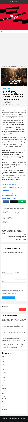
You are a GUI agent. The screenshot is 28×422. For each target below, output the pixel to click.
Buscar (5, 306)
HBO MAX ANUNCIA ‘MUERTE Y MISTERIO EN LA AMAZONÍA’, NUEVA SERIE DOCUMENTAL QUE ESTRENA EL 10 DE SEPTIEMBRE (13, 346)
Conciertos (23, 2)
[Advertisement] (14, 48)
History (3, 380)
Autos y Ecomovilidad (7, 361)
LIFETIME (4, 383)
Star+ (3, 406)
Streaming (12, 2)
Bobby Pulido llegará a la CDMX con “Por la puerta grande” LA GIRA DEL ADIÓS (13, 231)
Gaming (4, 375)
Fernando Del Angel (9, 104)
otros (3, 393)
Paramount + (5, 396)
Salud (3, 401)
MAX (3, 385)
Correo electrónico (18, 274)
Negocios (7, 2)
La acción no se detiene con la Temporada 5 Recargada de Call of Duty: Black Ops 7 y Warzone (13, 339)
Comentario (5, 256)
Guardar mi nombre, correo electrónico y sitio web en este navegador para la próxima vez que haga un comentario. (13, 292)
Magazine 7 (20, 418)
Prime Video (5, 399)
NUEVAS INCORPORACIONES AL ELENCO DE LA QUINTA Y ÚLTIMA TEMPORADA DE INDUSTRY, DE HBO (13, 332)
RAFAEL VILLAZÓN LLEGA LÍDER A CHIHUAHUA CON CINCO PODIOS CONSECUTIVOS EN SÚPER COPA (14, 320)
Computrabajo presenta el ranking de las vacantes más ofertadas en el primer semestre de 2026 (13, 325)
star (3, 404)
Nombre (4, 272)
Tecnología (18, 2)
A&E (3, 356)
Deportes (4, 369)
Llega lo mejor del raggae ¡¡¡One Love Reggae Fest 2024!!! (19, 210)
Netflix (3, 391)
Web (3, 281)
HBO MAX (4, 377)
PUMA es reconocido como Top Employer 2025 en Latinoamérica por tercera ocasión (15, 237)
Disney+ (4, 372)
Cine (2, 2)
